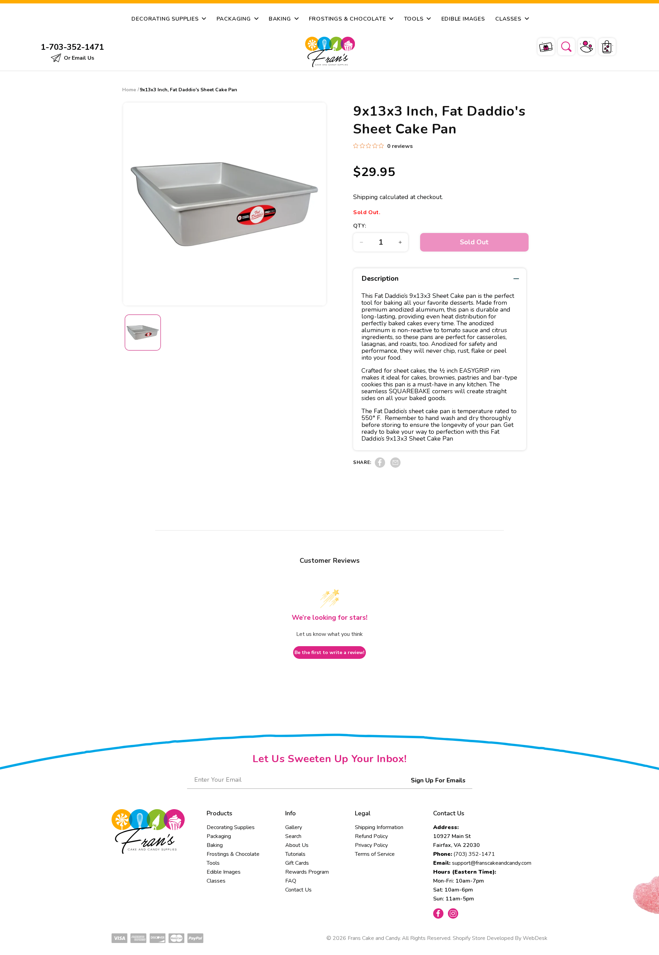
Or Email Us (78, 58)
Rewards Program (307, 872)
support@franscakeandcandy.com (491, 863)
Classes (216, 881)
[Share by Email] (395, 466)
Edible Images (224, 872)
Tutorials (295, 854)
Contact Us (298, 890)
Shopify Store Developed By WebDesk (500, 938)
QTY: (359, 226)
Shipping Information (379, 827)
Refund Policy (371, 836)
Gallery (293, 827)
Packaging (219, 836)
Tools (213, 863)
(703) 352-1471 (474, 854)
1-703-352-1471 (72, 47)
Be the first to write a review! (329, 652)
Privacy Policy (371, 845)
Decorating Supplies (231, 827)
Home (129, 89)
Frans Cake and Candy (374, 938)
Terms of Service (375, 854)
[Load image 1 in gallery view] (143, 332)
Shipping (365, 197)
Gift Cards (297, 863)
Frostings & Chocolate (233, 854)
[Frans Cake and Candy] (330, 52)
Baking (215, 845)
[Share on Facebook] (380, 466)
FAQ (290, 881)
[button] (561, 45)
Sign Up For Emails (438, 780)
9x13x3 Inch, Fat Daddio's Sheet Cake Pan (188, 89)
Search (293, 836)
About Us (297, 845)
